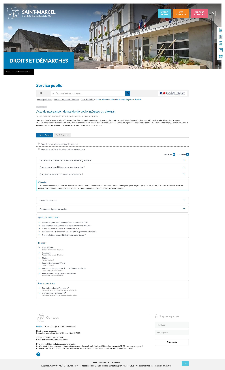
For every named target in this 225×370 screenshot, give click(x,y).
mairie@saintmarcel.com (58, 340)
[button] (112, 160)
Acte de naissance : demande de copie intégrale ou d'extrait (118, 100)
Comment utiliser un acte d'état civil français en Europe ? (64, 235)
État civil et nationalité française (54, 288)
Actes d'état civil (87, 100)
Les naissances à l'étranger (53, 293)
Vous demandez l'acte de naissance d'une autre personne (62, 149)
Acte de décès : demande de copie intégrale (59, 273)
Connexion (172, 342)
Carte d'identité (48, 248)
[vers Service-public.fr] (172, 93)
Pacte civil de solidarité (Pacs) (53, 263)
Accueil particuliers (44, 100)
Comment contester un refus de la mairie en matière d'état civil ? (66, 225)
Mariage (45, 258)
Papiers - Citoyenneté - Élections (66, 100)
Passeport (46, 253)
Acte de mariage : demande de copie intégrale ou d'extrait (64, 268)
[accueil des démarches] (40, 93)
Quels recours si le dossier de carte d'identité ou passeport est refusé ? (69, 232)
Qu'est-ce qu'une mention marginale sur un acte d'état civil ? (65, 222)
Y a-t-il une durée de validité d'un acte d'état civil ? (61, 229)
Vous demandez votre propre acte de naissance (59, 144)
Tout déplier (181, 154)
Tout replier (168, 154)
